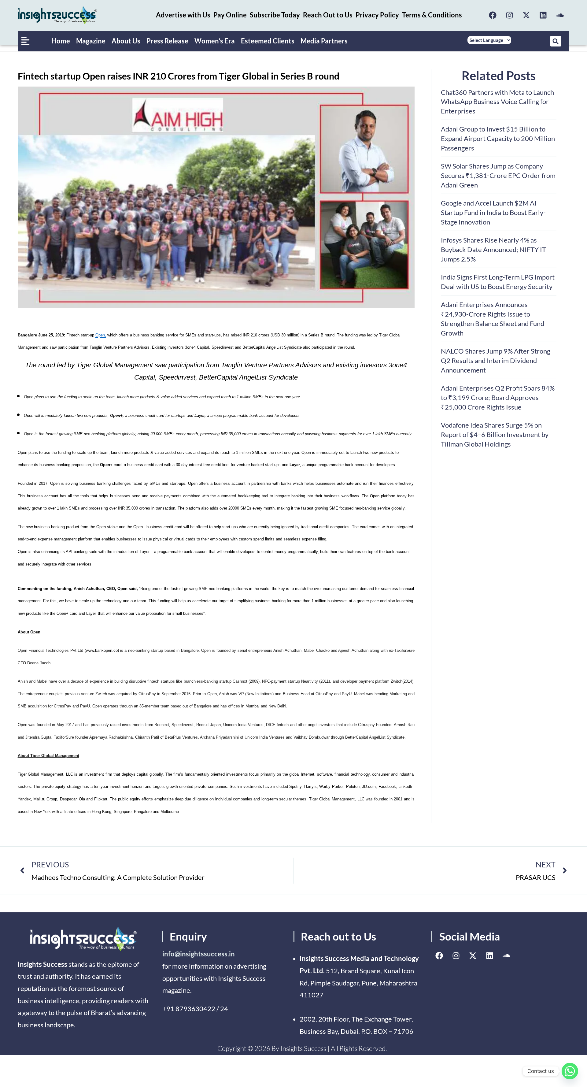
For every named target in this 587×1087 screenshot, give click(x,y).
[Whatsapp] (570, 1071)
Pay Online (230, 15)
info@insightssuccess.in (198, 954)
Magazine (90, 41)
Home (60, 41)
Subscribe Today (275, 15)
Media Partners (324, 41)
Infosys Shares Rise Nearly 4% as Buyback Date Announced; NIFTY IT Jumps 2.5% (493, 249)
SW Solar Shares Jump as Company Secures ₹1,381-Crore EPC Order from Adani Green (498, 175)
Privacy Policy (377, 15)
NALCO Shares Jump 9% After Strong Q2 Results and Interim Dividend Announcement (495, 360)
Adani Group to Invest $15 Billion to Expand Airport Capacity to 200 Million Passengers (498, 138)
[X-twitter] (526, 15)
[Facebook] (492, 15)
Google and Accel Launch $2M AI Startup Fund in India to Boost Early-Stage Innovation (493, 212)
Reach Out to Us (328, 15)
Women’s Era (214, 41)
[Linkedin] (543, 15)
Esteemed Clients (267, 41)
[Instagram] (509, 15)
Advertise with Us (183, 15)
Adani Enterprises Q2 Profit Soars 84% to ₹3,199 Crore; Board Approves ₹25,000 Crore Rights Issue (498, 397)
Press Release (167, 41)
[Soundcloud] (559, 15)
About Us (126, 41)
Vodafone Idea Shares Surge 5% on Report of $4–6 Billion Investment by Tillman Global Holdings (494, 434)
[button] (555, 41)
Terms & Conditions (432, 15)
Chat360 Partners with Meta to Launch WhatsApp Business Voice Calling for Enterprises (497, 101)
